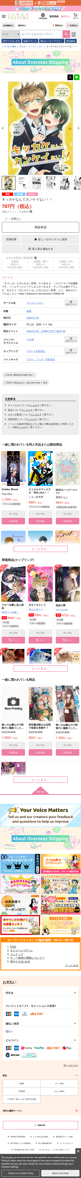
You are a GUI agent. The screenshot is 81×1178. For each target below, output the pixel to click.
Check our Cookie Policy (20, 1173)
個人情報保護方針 (45, 1143)
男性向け (59, 25)
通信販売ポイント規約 (64, 1136)
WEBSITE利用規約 (18, 1136)
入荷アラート (71, 304)
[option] (40, 128)
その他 (6, 622)
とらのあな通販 (9, 46)
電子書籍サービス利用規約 (20, 1143)
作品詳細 (13, 520)
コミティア (16, 954)
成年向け (22, 25)
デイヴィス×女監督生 (39, 506)
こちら (34, 405)
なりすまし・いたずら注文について (55, 1149)
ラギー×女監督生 (10, 625)
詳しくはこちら (71, 1065)
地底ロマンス (30, 40)
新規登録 (54, 16)
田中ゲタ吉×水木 (11, 40)
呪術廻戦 (70, 40)
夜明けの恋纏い (10, 612)
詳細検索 (74, 34)
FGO (13, 947)
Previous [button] (2, 128)
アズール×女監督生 (11, 503)
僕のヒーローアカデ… (51, 40)
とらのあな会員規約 (40, 1136)
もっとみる (71, 965)
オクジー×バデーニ (21, 950)
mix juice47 (62, 609)
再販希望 (40, 227)
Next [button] (78, 128)
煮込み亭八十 (36, 609)
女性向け (74, 25)
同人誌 (22, 46)
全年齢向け (8, 25)
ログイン (65, 16)
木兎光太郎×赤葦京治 (66, 506)
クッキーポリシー (66, 1143)
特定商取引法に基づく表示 (24, 1149)
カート (15, 639)
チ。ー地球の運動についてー (27, 957)
